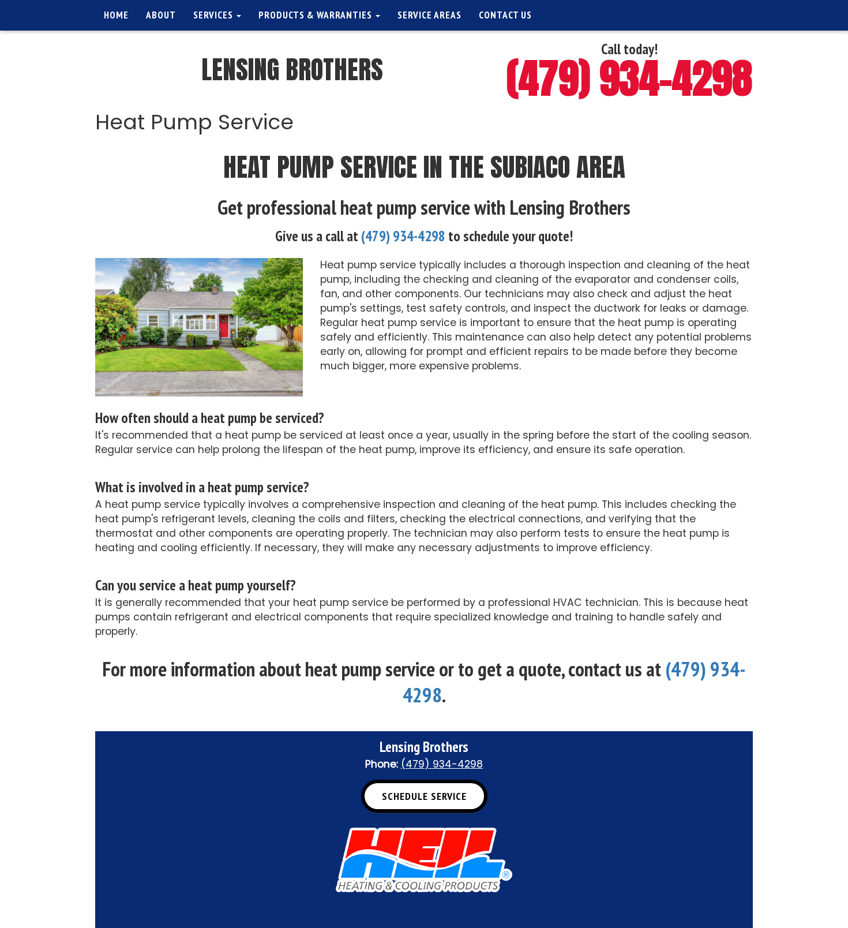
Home (116, 15)
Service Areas (429, 15)
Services (214, 15)
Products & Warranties (316, 15)
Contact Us (505, 15)
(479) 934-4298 (629, 78)
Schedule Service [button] (424, 796)
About (161, 15)
